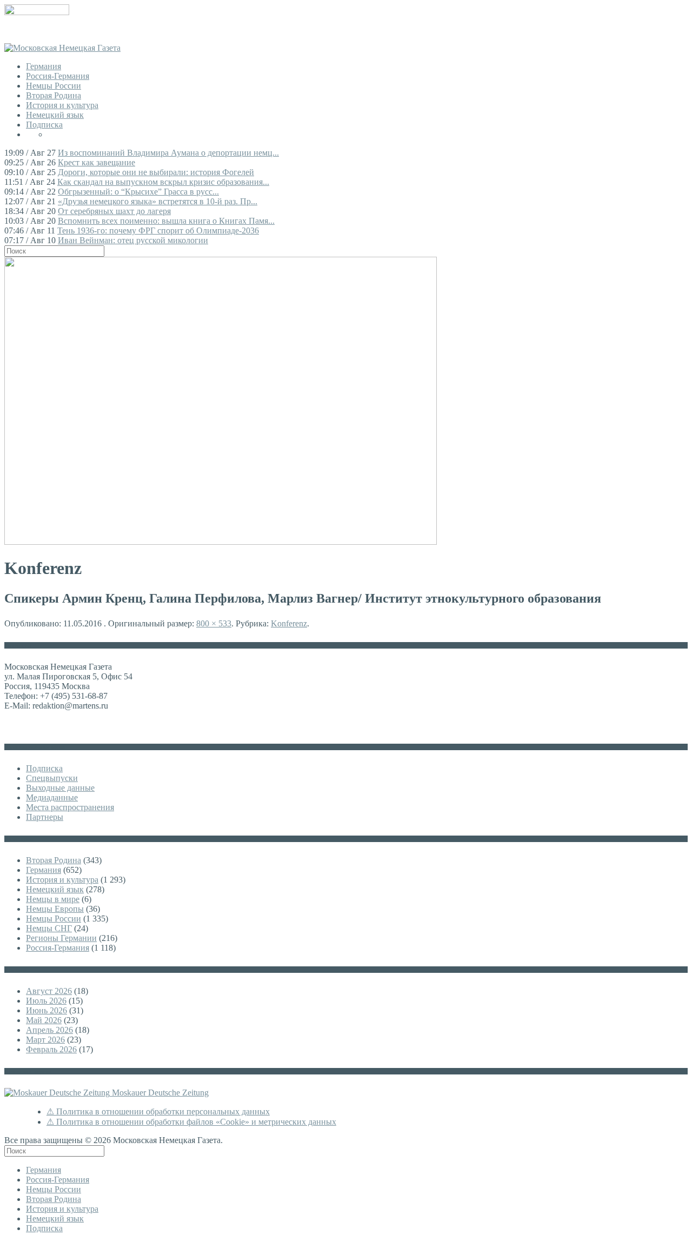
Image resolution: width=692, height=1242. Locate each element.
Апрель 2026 (49, 1029)
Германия (43, 66)
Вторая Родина (53, 95)
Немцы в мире (52, 899)
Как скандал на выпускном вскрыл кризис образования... (163, 181)
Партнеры (44, 817)
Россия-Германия (57, 76)
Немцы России (53, 85)
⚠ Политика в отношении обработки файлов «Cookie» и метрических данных (191, 1121)
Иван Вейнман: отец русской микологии (133, 240)
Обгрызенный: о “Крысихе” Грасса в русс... (138, 191)
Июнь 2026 (46, 1010)
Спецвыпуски (52, 778)
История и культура (62, 105)
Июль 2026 (46, 1000)
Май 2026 (44, 1020)
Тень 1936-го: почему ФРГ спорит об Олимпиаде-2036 (158, 230)
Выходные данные (60, 787)
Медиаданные (52, 797)
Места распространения (70, 807)
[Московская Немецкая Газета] (62, 47)
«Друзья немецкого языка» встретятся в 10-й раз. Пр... (157, 201)
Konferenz (289, 623)
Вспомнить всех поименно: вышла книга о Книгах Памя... (166, 220)
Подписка (44, 124)
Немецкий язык (55, 114)
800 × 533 (213, 623)
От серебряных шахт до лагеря (114, 211)
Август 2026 (49, 991)
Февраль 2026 (51, 1049)
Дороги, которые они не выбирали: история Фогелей (156, 172)
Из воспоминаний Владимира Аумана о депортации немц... (168, 152)
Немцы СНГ (49, 928)
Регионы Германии (61, 938)
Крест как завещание (96, 162)
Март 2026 (45, 1039)
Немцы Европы (55, 908)
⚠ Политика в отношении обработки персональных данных (158, 1111)
